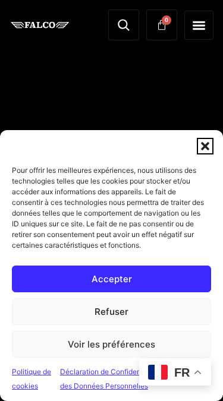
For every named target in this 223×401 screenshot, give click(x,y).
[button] (205, 146)
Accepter (112, 279)
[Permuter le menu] (198, 25)
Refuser (111, 311)
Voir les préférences (111, 344)
